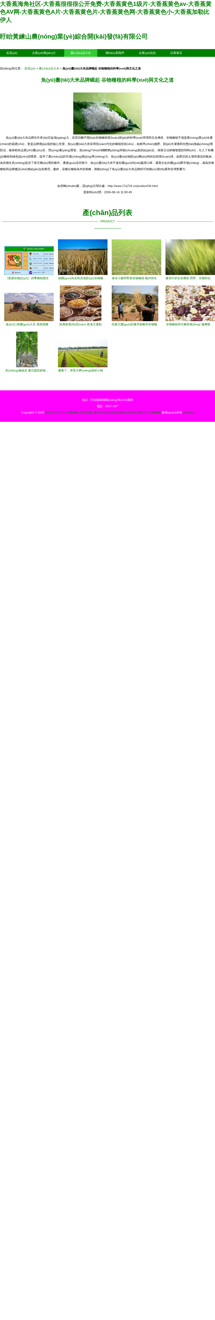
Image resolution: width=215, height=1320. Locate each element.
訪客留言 (176, 53)
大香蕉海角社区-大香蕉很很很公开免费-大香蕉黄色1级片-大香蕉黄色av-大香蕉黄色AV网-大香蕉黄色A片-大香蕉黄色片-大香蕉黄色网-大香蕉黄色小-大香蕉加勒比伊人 (106, 12)
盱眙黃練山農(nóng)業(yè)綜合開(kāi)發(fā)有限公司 (74, 36)
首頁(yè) (11, 53)
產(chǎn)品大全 (81, 53)
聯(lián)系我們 (115, 53)
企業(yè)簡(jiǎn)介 (44, 53)
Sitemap (188, 412)
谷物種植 (73, 412)
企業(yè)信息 (147, 53)
